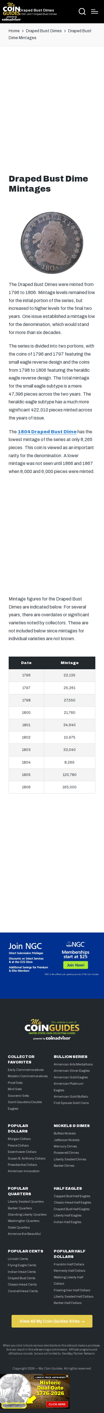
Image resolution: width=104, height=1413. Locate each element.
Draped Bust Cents (21, 1278)
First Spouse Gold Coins (71, 1103)
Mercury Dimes (65, 1146)
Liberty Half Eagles (67, 1215)
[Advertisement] (52, 108)
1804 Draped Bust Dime (47, 431)
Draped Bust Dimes (36, 10)
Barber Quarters (20, 1208)
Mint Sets (15, 1089)
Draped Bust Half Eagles (72, 1209)
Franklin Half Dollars (69, 1264)
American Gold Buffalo (71, 1096)
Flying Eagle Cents (22, 1265)
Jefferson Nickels (66, 1140)
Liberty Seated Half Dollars (73, 1296)
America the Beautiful (24, 1233)
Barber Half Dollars (67, 1303)
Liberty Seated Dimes (70, 1159)
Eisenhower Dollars (22, 1151)
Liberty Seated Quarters (26, 1201)
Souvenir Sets (18, 1095)
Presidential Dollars (22, 1164)
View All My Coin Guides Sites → (52, 1321)
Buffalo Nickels (65, 1133)
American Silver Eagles (72, 1070)
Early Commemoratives (26, 1069)
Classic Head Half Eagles (72, 1202)
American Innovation (24, 1171)
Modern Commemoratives (28, 1076)
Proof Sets (15, 1082)
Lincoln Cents (18, 1259)
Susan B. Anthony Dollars (26, 1158)
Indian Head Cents (22, 1271)
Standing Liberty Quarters (27, 1214)
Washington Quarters (23, 1221)
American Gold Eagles (71, 1077)
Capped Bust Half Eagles (72, 1196)
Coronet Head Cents (23, 1291)
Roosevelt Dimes (66, 1152)
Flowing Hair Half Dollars (72, 1290)
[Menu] (94, 11)
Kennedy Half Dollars (69, 1270)
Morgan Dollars (19, 1139)
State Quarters (19, 1227)
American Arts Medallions (73, 1064)
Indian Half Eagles (67, 1222)
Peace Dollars (18, 1145)
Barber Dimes (64, 1165)
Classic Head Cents (22, 1284)
